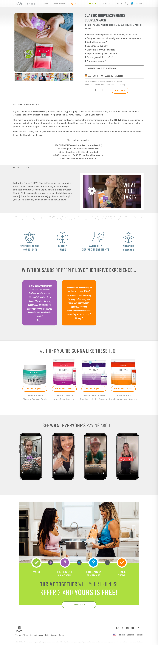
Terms (18, 635)
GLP (73, 3)
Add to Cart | (34, 389)
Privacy (25, 635)
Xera (83, 3)
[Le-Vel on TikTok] (138, 628)
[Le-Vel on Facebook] (117, 628)
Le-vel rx (93, 3)
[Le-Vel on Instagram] (127, 628)
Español (130, 635)
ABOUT (119, 3)
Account (139, 3)
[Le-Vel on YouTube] (133, 628)
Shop (46, 3)
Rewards (106, 3)
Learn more (79, 604)
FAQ (47, 635)
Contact (33, 635)
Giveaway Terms (57, 635)
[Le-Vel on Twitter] (122, 628)
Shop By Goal (59, 3)
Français (139, 635)
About (41, 635)
